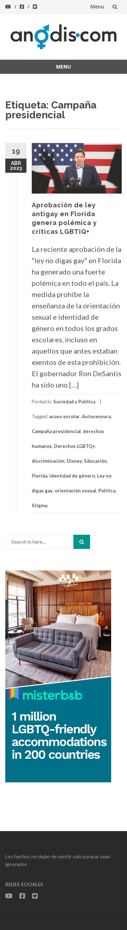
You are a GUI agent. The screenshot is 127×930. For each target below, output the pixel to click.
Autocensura (96, 416)
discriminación (48, 461)
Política (106, 490)
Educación (95, 461)
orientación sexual (75, 490)
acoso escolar (64, 416)
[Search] (81, 542)
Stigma (39, 505)
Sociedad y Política (74, 401)
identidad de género (72, 476)
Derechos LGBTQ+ (74, 446)
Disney (74, 461)
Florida (39, 476)
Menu (97, 6)
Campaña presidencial (56, 431)
